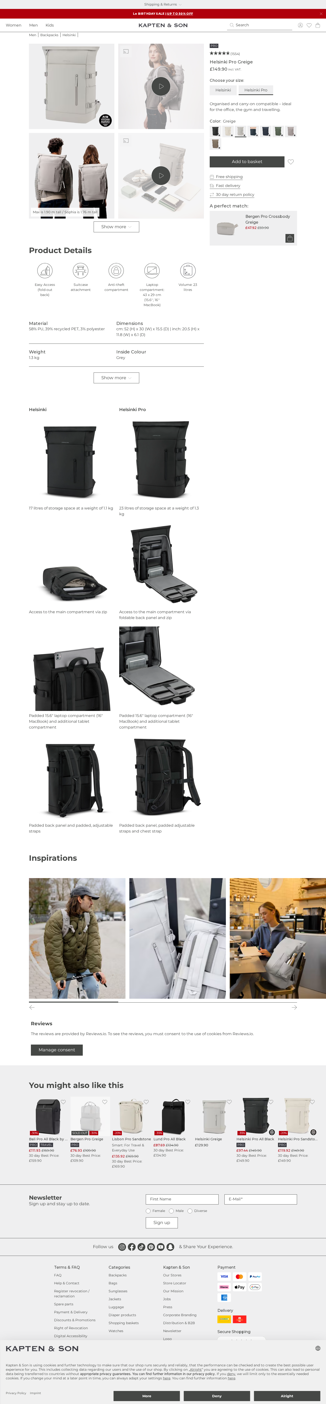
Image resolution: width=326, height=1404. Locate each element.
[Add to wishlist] (290, 162)
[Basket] (317, 25)
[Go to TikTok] (141, 1247)
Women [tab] (13, 25)
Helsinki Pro (255, 90)
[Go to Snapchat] (170, 1247)
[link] (49, 1130)
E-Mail (235, 1199)
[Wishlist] (309, 25)
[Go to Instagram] (122, 1247)
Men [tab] (33, 25)
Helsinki (223, 90)
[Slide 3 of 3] (252, 1002)
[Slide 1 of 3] (73, 1002)
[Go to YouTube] (161, 1247)
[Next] (294, 1007)
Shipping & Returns (160, 4)
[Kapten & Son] (163, 25)
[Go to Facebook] (132, 1247)
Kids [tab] (50, 25)
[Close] (321, 14)
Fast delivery (228, 185)
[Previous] (32, 1007)
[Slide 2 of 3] (163, 1002)
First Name (160, 1199)
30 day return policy (235, 194)
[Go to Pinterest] (151, 1247)
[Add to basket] (289, 238)
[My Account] (300, 25)
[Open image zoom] (71, 86)
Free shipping (229, 176)
